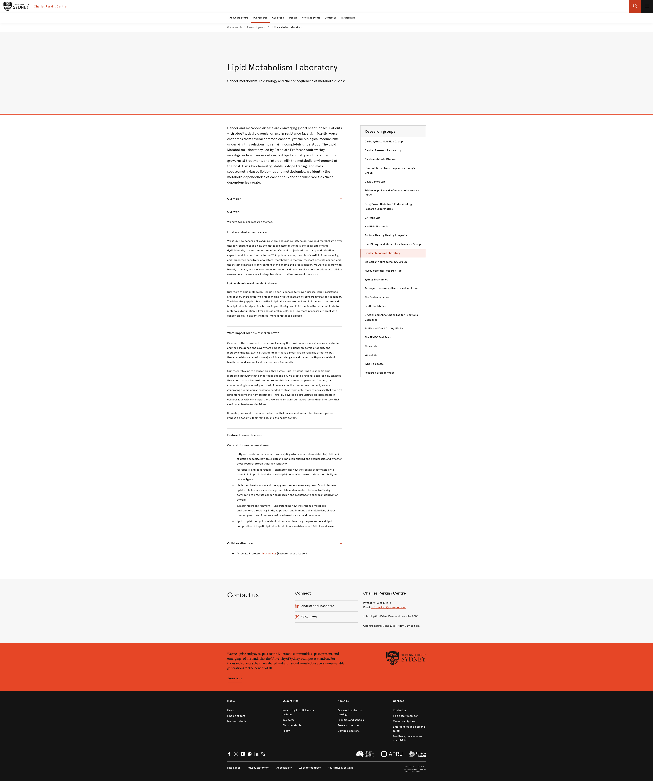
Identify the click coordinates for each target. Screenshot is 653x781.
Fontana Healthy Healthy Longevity (386, 235)
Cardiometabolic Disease (380, 159)
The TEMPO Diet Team (378, 337)
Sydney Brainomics (376, 279)
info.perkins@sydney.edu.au (388, 607)
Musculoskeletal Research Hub (383, 270)
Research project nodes (379, 372)
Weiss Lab (371, 355)
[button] (635, 6)
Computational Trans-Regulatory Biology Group (390, 170)
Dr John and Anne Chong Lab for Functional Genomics (391, 317)
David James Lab (375, 181)
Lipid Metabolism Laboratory (382, 253)
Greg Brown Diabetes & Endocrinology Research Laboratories (388, 206)
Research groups (380, 131)
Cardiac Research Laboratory (383, 150)
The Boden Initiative (377, 297)
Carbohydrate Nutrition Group (384, 141)
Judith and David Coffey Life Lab (384, 328)
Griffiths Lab (372, 217)
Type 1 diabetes (374, 363)
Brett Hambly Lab (375, 306)
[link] (234, 27)
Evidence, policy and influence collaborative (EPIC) (392, 193)
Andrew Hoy (269, 553)
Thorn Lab (371, 346)
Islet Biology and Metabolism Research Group (393, 244)
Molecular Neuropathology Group (386, 261)
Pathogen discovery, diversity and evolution (391, 288)
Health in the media (376, 226)
